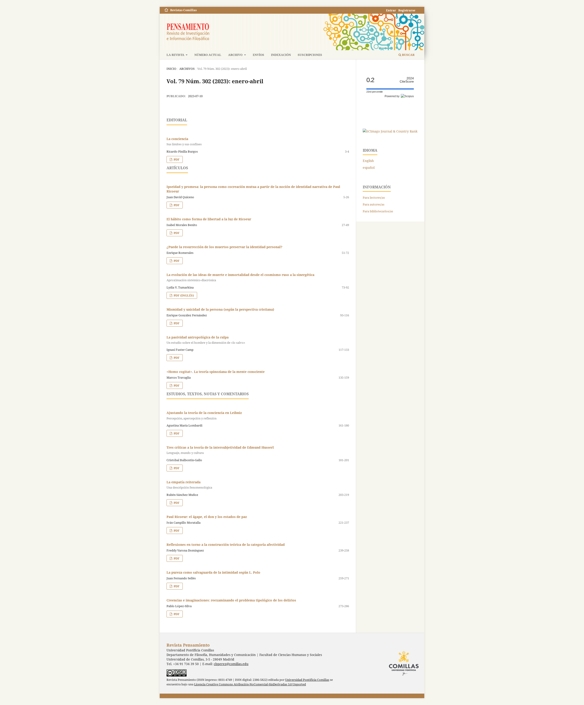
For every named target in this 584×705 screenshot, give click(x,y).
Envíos (258, 55)
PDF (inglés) (183, 295)
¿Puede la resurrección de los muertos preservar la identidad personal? (224, 247)
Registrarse (406, 10)
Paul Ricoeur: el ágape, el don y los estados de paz (207, 517)
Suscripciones (310, 55)
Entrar (391, 10)
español (369, 167)
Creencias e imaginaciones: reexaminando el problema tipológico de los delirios (231, 600)
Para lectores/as (374, 197)
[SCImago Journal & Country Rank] (390, 131)
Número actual (207, 55)
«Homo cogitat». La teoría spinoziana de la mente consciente (216, 371)
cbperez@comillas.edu (231, 664)
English (368, 161)
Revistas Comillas (183, 10)
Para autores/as (373, 204)
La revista (176, 55)
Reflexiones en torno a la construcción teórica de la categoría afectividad (226, 544)
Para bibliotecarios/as (378, 211)
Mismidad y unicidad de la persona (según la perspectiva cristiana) (220, 309)
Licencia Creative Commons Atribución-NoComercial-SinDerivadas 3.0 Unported (250, 684)
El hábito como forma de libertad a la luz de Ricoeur (209, 219)
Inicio (171, 69)
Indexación (281, 55)
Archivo (235, 55)
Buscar (408, 55)
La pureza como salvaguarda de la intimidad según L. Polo (213, 572)
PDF (176, 159)
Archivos (187, 69)
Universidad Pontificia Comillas (307, 680)
